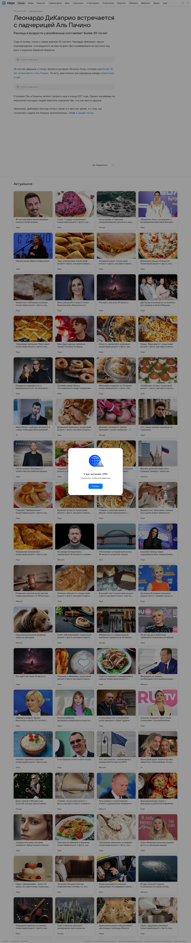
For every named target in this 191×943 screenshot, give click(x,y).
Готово (95, 486)
